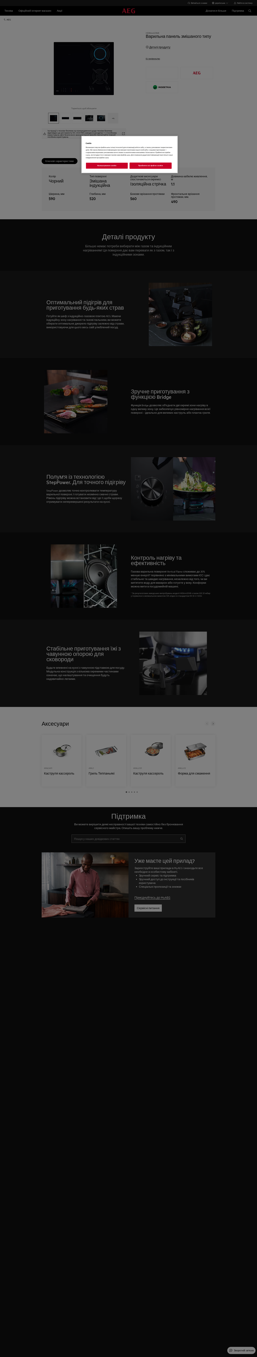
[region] (129, 154)
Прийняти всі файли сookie (150, 165)
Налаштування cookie (106, 165)
